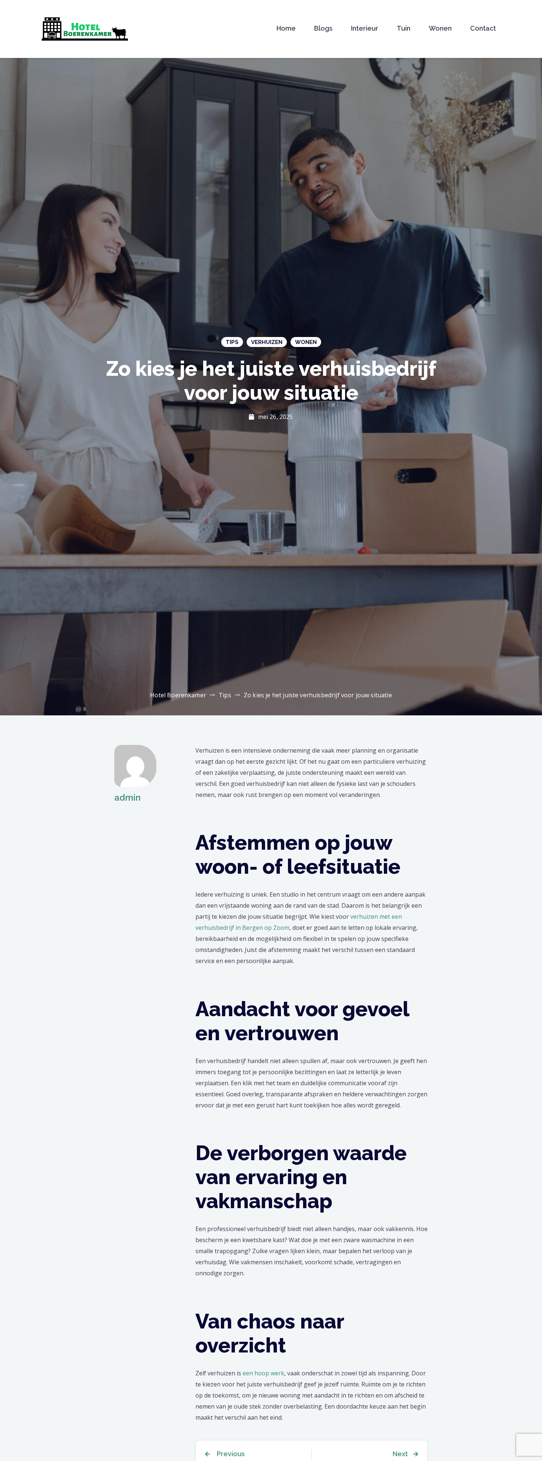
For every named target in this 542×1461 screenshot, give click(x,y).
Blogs (323, 28)
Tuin (403, 28)
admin (127, 797)
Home (286, 28)
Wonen (440, 28)
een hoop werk (263, 1373)
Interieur (364, 28)
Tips (232, 342)
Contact (483, 28)
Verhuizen (266, 342)
